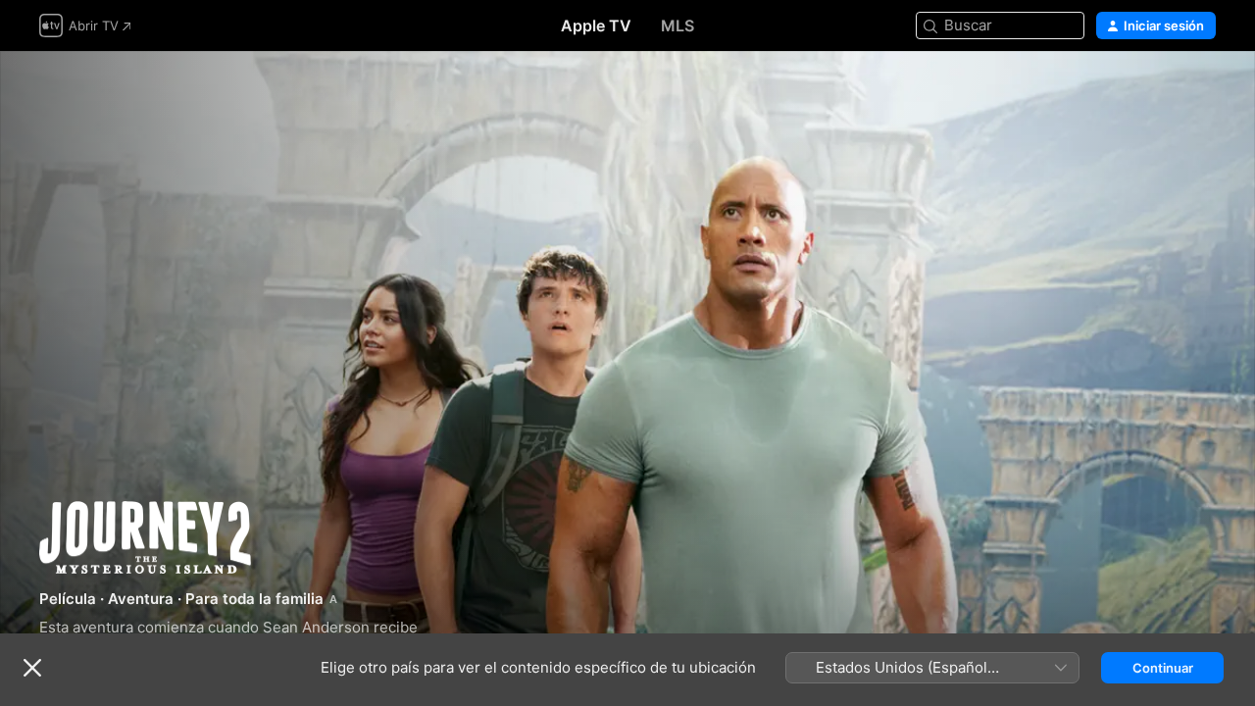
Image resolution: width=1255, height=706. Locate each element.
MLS (677, 25)
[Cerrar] (32, 668)
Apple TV (596, 25)
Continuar (1162, 668)
